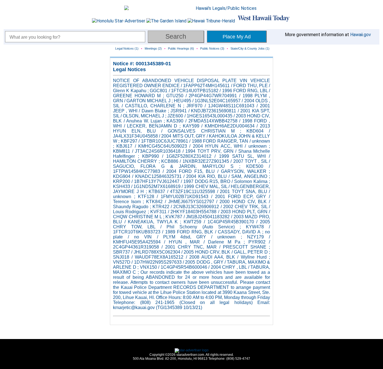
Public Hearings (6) (181, 48)
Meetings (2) (153, 48)
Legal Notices (129, 69)
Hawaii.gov (360, 34)
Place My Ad (237, 37)
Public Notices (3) (212, 48)
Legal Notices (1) (127, 48)
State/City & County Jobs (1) (249, 48)
